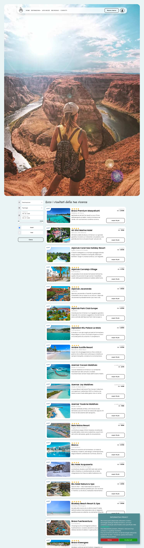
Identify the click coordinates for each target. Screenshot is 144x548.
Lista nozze (46, 10)
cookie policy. (105, 526)
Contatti (63, 10)
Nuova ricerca (111, 10)
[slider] (19, 222)
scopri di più (115, 220)
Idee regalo (55, 10)
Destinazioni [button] (35, 10)
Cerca (31, 239)
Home (28, 10)
